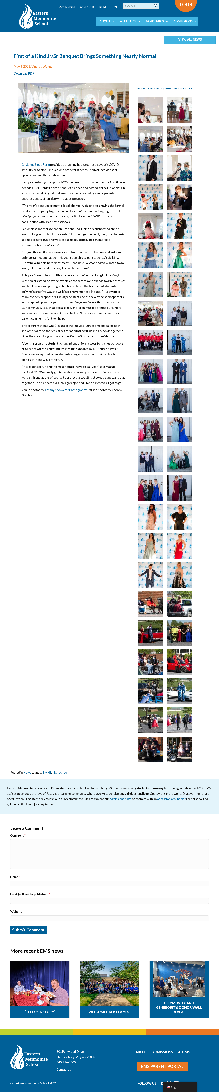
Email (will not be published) (30, 894)
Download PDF (24, 73)
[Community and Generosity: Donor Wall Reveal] (179, 986)
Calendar (87, 6)
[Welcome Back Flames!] (109, 984)
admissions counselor (171, 799)
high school (60, 772)
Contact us (63, 1069)
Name (15, 877)
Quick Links (67, 6)
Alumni (184, 1052)
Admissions (183, 21)
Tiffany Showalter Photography (65, 390)
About (105, 21)
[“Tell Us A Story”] (39, 984)
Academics (155, 21)
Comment (18, 835)
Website (16, 912)
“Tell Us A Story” (40, 1012)
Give (115, 6)
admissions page (120, 799)
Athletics (128, 21)
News (103, 6)
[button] (113, 21)
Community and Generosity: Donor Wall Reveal (179, 1007)
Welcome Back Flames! (109, 1012)
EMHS (47, 772)
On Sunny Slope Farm (36, 164)
